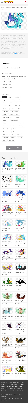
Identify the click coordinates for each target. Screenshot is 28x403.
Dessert (14, 390)
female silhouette (14, 114)
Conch (22, 382)
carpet (12, 137)
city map (17, 117)
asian (14, 126)
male (19, 108)
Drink (18, 390)
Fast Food (22, 390)
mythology (11, 140)
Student (7, 388)
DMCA (21, 398)
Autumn (10, 382)
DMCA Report (6, 63)
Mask (7, 386)
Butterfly (15, 384)
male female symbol (8, 134)
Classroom (19, 388)
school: (3, 388)
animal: (3, 384)
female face (6, 126)
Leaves (14, 382)
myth (4, 97)
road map (5, 108)
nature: (3, 382)
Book (15, 388)
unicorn (5, 120)
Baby (10, 386)
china (20, 100)
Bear (9, 384)
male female (6, 131)
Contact (17, 398)
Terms (6, 398)
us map (20, 137)
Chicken (22, 384)
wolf (4, 105)
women (5, 102)
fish (4, 140)
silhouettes (18, 102)
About (2, 398)
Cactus (18, 382)
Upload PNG (4, 400)
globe (14, 131)
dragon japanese (7, 117)
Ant (6, 384)
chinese (20, 123)
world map (12, 100)
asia (11, 102)
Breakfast (7, 390)
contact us (14, 53)
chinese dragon (18, 105)
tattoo (13, 108)
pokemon (5, 123)
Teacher (11, 388)
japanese (5, 111)
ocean (12, 123)
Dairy (11, 390)
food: (2, 390)
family (16, 386)
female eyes (6, 128)
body (10, 105)
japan (4, 100)
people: (3, 386)
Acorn (7, 382)
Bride (13, 386)
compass (5, 137)
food (14, 128)
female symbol (14, 120)
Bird (12, 384)
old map (21, 126)
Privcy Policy (12, 398)
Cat (18, 384)
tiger (10, 97)
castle (4, 114)
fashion (17, 97)
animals (18, 134)
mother (20, 386)
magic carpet (14, 111)
